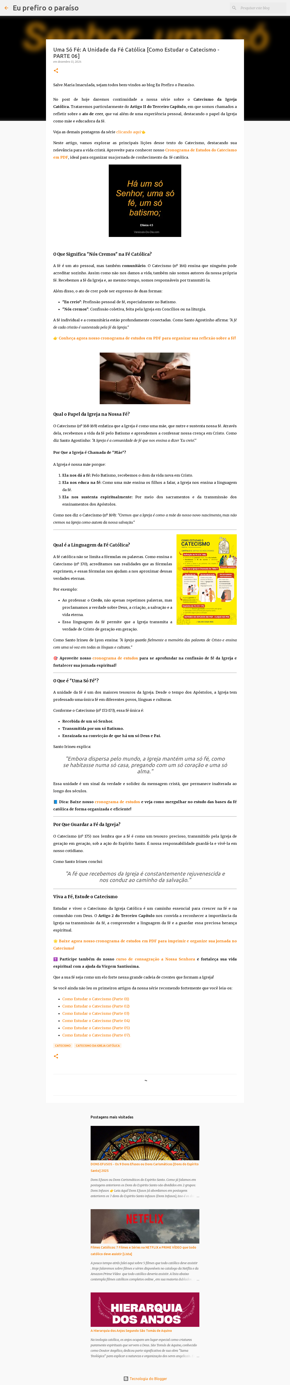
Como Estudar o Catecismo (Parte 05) (96, 1028)
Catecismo (63, 1045)
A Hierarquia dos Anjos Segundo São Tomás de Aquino (131, 1330)
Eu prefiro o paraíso (46, 8)
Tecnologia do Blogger (148, 1379)
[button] (56, 71)
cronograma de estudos (115, 658)
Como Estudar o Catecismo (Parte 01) (95, 999)
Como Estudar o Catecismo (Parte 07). (96, 1035)
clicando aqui (128, 132)
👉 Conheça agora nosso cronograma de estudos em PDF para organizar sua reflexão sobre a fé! (144, 338)
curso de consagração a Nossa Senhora (155, 959)
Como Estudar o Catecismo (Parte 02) (96, 1006)
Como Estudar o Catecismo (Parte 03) (95, 1013)
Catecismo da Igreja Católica (98, 1045)
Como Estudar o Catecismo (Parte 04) (96, 1020)
